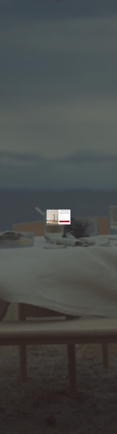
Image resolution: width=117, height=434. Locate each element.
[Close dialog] (69, 210)
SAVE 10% (64, 221)
